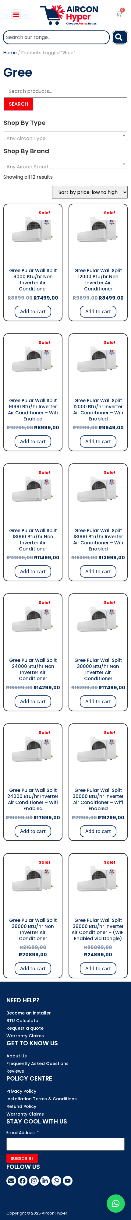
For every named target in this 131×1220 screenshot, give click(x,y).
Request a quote (25, 1028)
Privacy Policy (21, 1091)
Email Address (22, 1133)
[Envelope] (11, 1181)
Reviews (15, 1071)
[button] (16, 14)
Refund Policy (21, 1106)
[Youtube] (68, 1181)
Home (10, 53)
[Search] (120, 37)
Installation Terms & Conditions (41, 1099)
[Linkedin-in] (45, 1181)
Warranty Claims (25, 1036)
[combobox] (56, 37)
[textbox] (65, 138)
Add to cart (33, 311)
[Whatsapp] (56, 1181)
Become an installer (28, 1013)
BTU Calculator (23, 1021)
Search (18, 103)
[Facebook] (22, 1181)
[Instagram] (34, 1181)
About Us (16, 1056)
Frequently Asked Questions (37, 1063)
